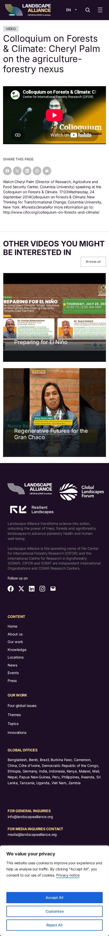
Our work (15, 642)
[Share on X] (17, 171)
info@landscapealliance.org (30, 816)
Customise (55, 911)
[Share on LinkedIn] (27, 171)
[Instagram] (37, 171)
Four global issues (22, 705)
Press (12, 680)
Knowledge (17, 649)
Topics (13, 723)
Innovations (17, 732)
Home (12, 626)
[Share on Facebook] (7, 171)
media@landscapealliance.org (32, 834)
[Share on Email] (47, 171)
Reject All (54, 925)
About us (15, 634)
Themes (14, 714)
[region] (54, 890)
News (12, 665)
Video (11, 29)
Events (13, 673)
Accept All (54, 897)
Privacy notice (68, 875)
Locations (16, 657)
